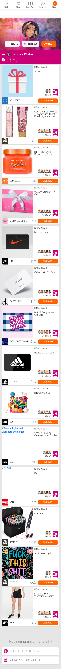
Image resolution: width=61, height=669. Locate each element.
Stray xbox (40, 71)
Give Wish (48, 100)
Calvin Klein (16, 301)
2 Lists (14, 44)
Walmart (14, 100)
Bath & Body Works (20, 341)
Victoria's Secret (19, 221)
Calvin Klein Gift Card (45, 272)
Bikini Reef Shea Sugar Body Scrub (43, 153)
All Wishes (27, 54)
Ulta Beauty (16, 181)
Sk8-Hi (37, 473)
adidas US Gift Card (44, 352)
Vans (12, 502)
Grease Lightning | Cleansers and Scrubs (45, 434)
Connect (49, 44)
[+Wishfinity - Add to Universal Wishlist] (55, 92)
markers (38, 513)
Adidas (13, 381)
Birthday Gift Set (42, 392)
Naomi (15, 54)
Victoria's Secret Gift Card (44, 193)
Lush (12, 422)
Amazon (14, 140)
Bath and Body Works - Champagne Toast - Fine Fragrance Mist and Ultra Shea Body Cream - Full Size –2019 (45, 117)
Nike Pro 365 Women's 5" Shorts (44, 594)
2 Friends (33, 44)
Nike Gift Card (41, 232)
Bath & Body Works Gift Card (44, 313)
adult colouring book (45, 553)
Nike (11, 261)
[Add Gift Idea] (3, 60)
